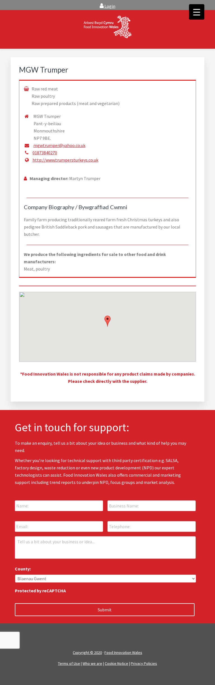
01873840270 (44, 152)
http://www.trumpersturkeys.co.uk (65, 160)
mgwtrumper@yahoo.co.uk (59, 145)
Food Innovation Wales (123, 652)
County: (23, 569)
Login (109, 6)
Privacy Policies (144, 663)
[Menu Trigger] (196, 12)
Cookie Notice (116, 663)
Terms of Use (69, 663)
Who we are (92, 663)
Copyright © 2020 (87, 652)
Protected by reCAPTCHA (40, 590)
